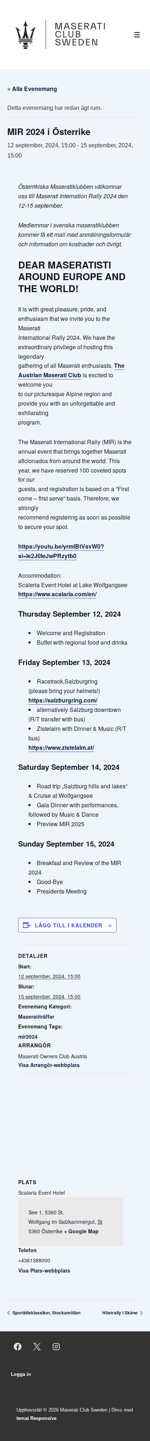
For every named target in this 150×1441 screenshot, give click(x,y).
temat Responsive (36, 1418)
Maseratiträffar (36, 1016)
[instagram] (56, 1346)
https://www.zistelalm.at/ (61, 747)
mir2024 (28, 1036)
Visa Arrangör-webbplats (49, 1064)
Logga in (21, 1374)
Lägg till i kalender (68, 925)
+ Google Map (81, 1231)
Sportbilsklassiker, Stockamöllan (45, 1312)
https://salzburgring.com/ (62, 700)
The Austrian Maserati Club (71, 370)
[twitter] (37, 1346)
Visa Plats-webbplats (44, 1270)
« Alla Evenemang (32, 88)
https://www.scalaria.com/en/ (57, 594)
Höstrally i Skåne (120, 1312)
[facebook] (18, 1346)
